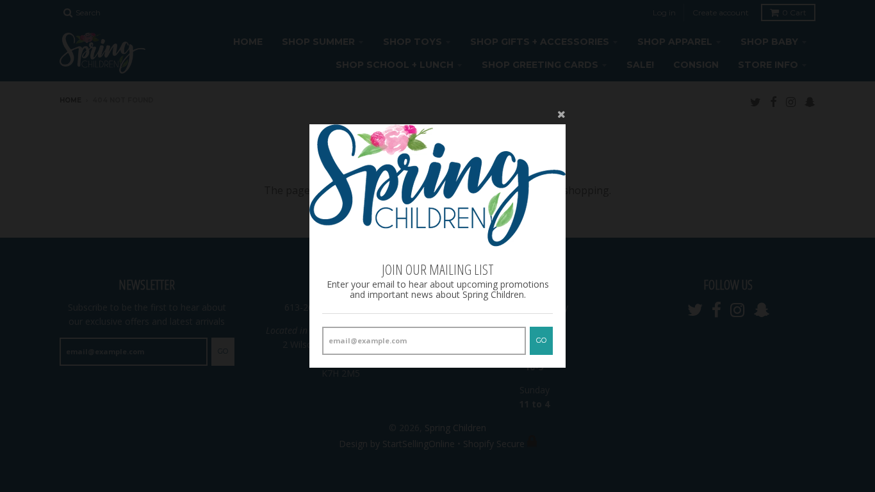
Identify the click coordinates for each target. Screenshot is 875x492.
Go (541, 340)
